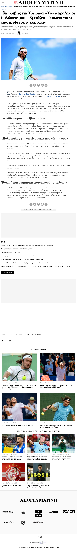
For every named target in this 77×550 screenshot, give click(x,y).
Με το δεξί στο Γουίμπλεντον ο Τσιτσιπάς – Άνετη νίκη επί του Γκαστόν (56, 426)
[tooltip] (30, 85)
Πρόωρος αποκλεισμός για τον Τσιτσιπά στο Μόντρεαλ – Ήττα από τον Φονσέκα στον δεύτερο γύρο (19, 387)
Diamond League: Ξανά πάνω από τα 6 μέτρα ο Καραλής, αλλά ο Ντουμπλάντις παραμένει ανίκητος (32, 263)
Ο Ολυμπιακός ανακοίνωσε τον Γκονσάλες (11, 486)
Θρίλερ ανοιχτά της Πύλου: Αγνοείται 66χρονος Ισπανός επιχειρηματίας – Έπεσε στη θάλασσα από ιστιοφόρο (35, 266)
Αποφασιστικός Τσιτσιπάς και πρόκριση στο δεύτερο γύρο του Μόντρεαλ (57, 386)
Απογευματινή (4, 6)
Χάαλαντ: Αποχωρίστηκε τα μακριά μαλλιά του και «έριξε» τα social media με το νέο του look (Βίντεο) (37, 458)
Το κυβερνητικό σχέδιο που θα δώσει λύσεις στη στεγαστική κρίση (22, 259)
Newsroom (25, 33)
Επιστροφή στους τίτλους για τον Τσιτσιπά (18, 425)
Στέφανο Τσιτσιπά (52, 96)
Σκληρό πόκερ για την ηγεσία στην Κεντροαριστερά (17, 249)
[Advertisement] (38, 225)
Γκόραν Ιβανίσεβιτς (27, 94)
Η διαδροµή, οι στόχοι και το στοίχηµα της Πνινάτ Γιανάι (19, 256)
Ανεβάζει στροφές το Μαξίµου (10, 252)
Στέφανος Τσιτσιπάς (46, 209)
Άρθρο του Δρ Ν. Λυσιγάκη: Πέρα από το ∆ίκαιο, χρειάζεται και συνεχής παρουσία (27, 245)
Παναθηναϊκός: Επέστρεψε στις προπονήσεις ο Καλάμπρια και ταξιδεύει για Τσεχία (62, 458)
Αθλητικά (10, 6)
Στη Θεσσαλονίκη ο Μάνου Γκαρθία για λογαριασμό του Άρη (38, 486)
